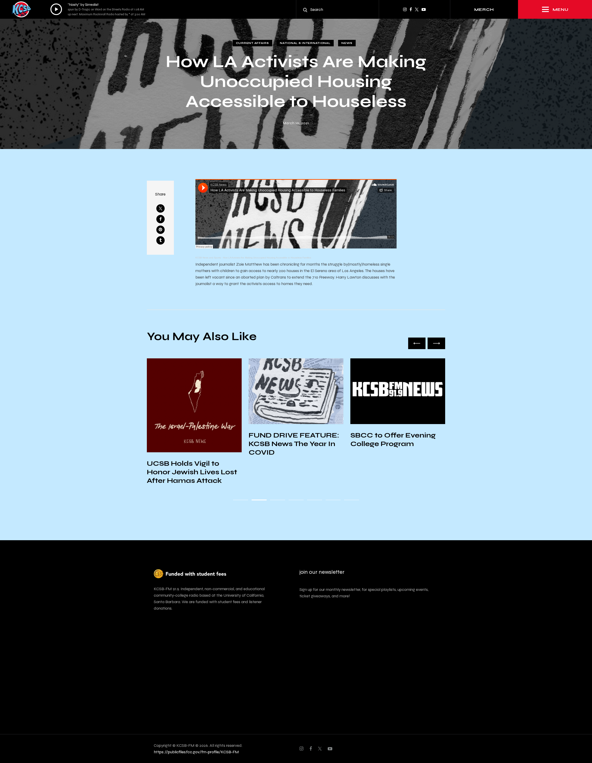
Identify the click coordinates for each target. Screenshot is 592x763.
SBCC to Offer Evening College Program (291, 439)
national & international (305, 43)
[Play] (56, 9)
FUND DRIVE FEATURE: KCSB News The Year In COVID (192, 443)
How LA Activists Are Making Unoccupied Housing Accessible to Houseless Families (267, 257)
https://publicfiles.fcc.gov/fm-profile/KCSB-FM (196, 751)
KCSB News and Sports (208, 257)
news (346, 43)
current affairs (252, 43)
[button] (417, 343)
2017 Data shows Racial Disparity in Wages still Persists (395, 443)
